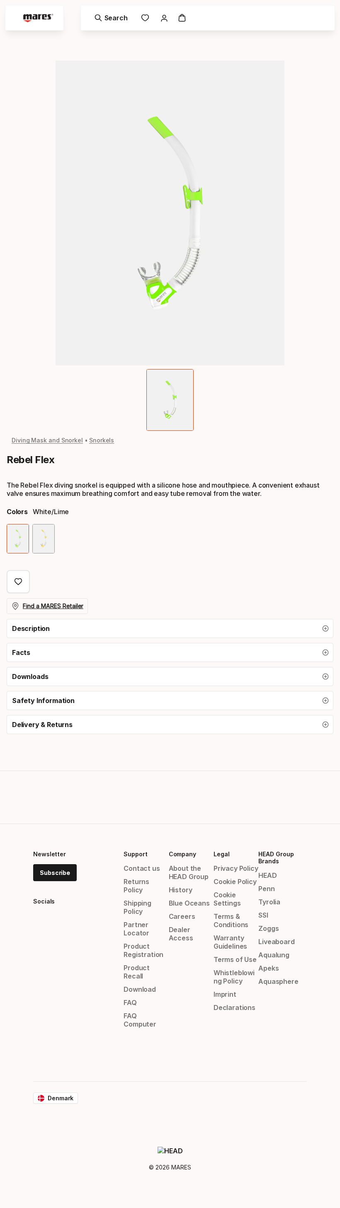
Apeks (268, 968)
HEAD (267, 875)
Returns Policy (136, 885)
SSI (263, 915)
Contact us (142, 868)
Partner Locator (136, 928)
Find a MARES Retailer (53, 605)
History (180, 890)
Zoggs (268, 928)
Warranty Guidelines (230, 942)
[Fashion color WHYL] (43, 538)
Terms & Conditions (231, 920)
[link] (145, 18)
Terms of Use (235, 959)
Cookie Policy (235, 881)
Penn (266, 888)
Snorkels (101, 440)
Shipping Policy (137, 907)
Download (140, 989)
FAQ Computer (140, 1020)
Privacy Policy (236, 868)
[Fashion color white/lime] (18, 538)
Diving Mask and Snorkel (47, 440)
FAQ (130, 1002)
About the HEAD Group (189, 872)
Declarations (234, 1007)
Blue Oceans (189, 903)
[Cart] (182, 18)
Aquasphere (278, 981)
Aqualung (273, 955)
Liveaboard (276, 941)
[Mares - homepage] (38, 18)
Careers (182, 916)
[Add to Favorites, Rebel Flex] (18, 581)
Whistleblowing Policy (234, 977)
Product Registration (143, 950)
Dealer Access (181, 933)
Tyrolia (269, 902)
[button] (170, 628)
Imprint (225, 994)
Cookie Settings (227, 899)
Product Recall (137, 972)
